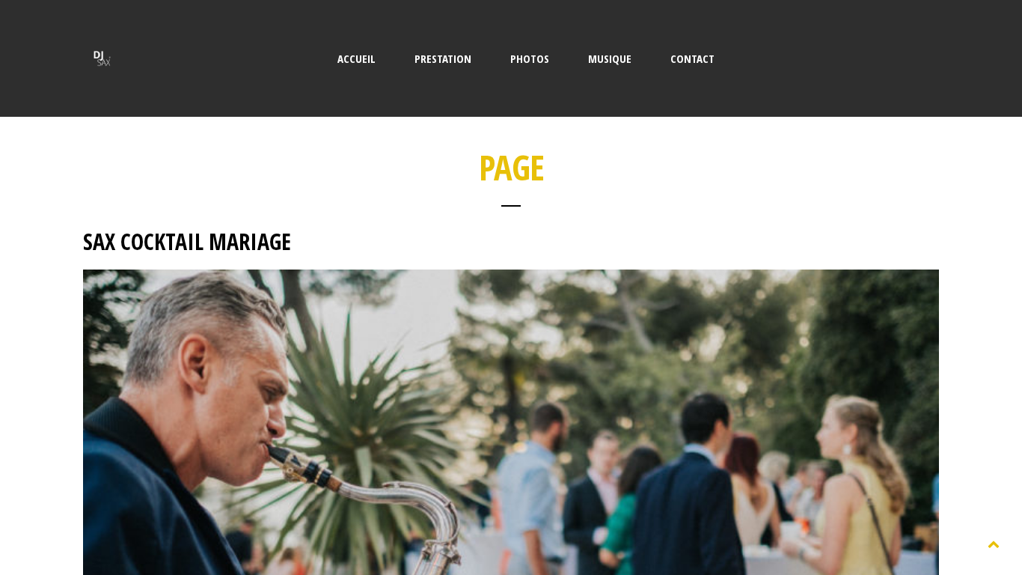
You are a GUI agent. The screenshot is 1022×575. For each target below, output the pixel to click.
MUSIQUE (609, 58)
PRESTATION (442, 58)
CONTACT (692, 58)
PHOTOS (529, 58)
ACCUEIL (356, 58)
